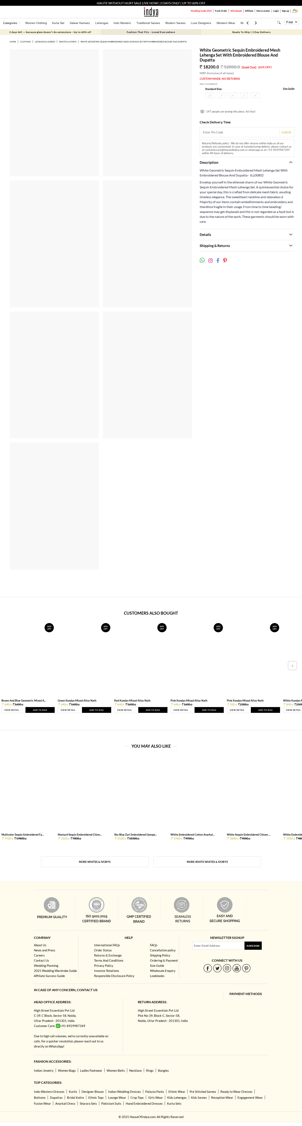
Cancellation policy (163, 950)
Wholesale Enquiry (162, 970)
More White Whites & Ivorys (207, 861)
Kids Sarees (199, 1097)
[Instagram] (227, 968)
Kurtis (73, 1091)
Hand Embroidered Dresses (144, 1103)
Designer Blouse (93, 1091)
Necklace (135, 1070)
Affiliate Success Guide (49, 976)
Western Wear (226, 23)
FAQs (153, 945)
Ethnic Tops (96, 1097)
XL (255, 95)
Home (13, 41)
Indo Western (122, 23)
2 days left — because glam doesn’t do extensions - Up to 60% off (50, 32)
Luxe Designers (201, 23)
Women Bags (67, 1070)
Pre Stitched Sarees (203, 1091)
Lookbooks (157, 976)
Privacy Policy (103, 965)
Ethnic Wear (176, 1091)
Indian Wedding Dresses (124, 1091)
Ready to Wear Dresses (236, 1091)
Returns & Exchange (108, 955)
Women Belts (116, 1070)
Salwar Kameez (80, 23)
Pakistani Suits (111, 1103)
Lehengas (101, 23)
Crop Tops (137, 1097)
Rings (150, 1070)
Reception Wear (222, 1097)
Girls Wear (155, 1097)
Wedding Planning (46, 965)
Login (276, 10)
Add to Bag (40, 710)
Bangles (163, 1070)
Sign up (285, 10)
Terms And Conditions (108, 960)
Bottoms (40, 1097)
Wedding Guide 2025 (201, 10)
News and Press (44, 950)
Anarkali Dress (65, 1103)
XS (210, 95)
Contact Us (41, 960)
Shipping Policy (160, 955)
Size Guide (288, 88)
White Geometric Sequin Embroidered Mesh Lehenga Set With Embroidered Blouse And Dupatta (134, 41)
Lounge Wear (117, 1097)
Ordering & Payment (164, 960)
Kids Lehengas (177, 1097)
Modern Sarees (175, 23)
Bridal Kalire (75, 1097)
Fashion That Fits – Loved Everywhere (151, 32)
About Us (40, 945)
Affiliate (249, 10)
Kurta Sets (174, 1103)
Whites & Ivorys (67, 41)
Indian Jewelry (44, 1070)
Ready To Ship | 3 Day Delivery (251, 32)
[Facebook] (208, 968)
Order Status (103, 950)
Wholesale (236, 10)
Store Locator (263, 10)
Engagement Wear (250, 1097)
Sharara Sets (88, 1103)
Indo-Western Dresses (49, 1091)
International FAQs (107, 945)
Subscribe (253, 945)
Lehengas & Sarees (45, 41)
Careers (39, 955)
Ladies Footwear (91, 1070)
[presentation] (10, 665)
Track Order (221, 10)
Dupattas (56, 1097)
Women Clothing (36, 23)
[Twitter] (217, 968)
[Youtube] (237, 968)
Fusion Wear (42, 1103)
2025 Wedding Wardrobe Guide (55, 970)
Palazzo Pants (154, 1091)
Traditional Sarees (148, 23)
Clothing (25, 41)
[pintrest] (246, 968)
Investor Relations (106, 970)
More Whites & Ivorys (95, 861)
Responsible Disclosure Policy (114, 976)
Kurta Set (58, 23)
